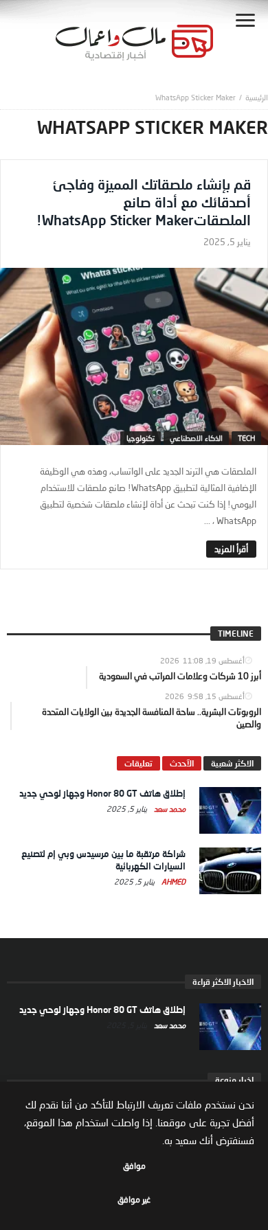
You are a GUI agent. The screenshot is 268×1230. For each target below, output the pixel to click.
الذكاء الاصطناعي (196, 437)
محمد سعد (169, 808)
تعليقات (138, 763)
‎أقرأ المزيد (231, 548)
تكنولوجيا (140, 437)
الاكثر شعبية (232, 763)
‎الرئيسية (256, 97)
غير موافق (134, 1199)
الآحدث (182, 763)
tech (246, 437)
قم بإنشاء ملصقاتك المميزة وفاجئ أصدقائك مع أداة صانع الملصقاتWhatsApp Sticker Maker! (143, 202)
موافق (134, 1166)
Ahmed (172, 881)
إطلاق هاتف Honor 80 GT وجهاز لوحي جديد (102, 793)
